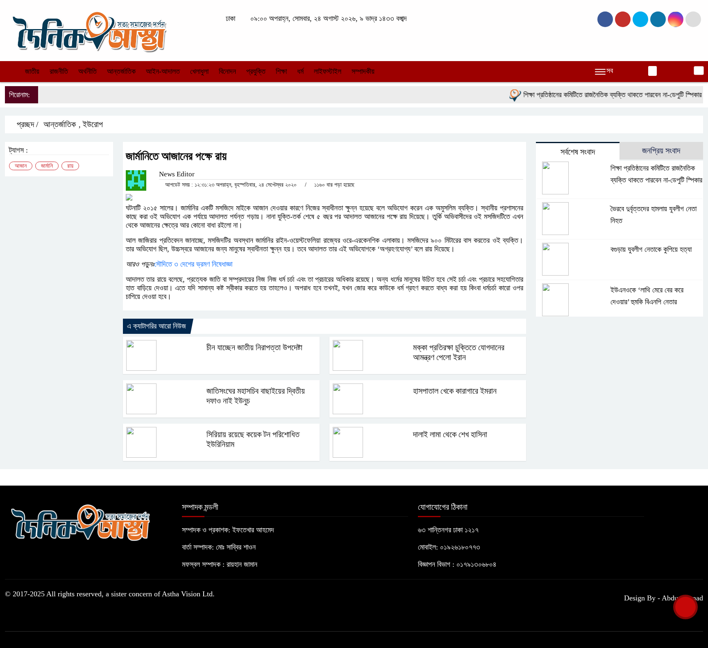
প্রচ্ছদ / (27, 124)
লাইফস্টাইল (327, 71)
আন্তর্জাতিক (121, 71)
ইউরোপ (93, 124)
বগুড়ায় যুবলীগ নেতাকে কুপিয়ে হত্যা (651, 249)
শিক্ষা (281, 71)
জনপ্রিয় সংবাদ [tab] (661, 150)
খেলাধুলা (199, 71)
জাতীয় (32, 71)
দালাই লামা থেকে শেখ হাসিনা (450, 434)
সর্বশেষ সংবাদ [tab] (577, 151)
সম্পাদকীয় (363, 71)
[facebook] (605, 19)
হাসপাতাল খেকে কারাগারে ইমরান (455, 390)
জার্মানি (47, 166)
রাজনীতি (59, 71)
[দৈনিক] (88, 30)
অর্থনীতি (87, 71)
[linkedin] (658, 19)
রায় (70, 166)
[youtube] (675, 19)
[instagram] (640, 19)
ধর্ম (300, 71)
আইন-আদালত (163, 71)
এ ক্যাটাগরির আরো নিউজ (156, 326)
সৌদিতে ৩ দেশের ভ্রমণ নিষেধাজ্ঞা (193, 264)
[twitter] (623, 19)
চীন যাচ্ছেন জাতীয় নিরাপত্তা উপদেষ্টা (254, 347)
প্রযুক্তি (256, 71)
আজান (21, 166)
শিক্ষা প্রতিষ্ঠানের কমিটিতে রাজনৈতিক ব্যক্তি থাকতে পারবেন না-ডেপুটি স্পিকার (602, 95)
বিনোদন (227, 71)
